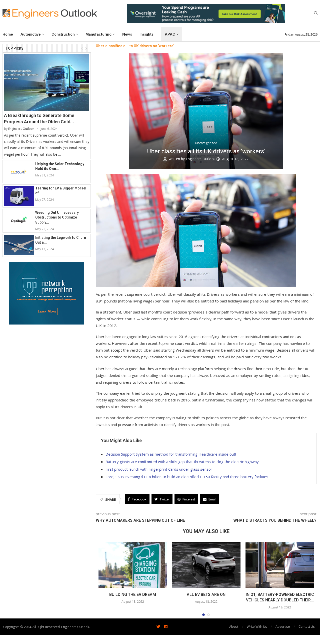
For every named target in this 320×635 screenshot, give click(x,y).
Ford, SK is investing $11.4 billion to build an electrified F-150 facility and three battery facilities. (187, 476)
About (233, 626)
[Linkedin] (166, 626)
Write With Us (257, 626)
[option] (206, 13)
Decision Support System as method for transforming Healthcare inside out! (171, 454)
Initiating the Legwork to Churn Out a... (60, 240)
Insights (147, 34)
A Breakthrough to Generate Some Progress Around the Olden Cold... (39, 118)
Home (7, 34)
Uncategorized (206, 143)
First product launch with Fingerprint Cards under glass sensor (159, 469)
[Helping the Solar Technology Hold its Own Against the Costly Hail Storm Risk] (19, 172)
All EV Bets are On (206, 594)
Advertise (283, 626)
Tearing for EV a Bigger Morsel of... (60, 190)
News (127, 34)
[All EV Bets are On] (206, 565)
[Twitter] (158, 626)
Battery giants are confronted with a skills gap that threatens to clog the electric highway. (183, 461)
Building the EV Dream (132, 594)
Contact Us (306, 626)
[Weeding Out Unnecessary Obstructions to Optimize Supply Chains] (19, 220)
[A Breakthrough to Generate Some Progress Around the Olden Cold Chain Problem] (46, 82)
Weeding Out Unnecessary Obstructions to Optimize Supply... (57, 217)
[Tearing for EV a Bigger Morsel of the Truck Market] (19, 196)
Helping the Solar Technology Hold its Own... (59, 166)
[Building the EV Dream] (132, 565)
